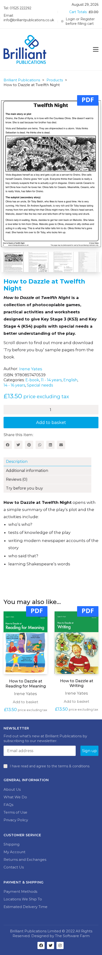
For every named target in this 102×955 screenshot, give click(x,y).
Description (17, 461)
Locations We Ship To (23, 899)
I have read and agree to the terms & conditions (49, 766)
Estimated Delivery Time (25, 906)
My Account (14, 852)
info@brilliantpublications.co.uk (29, 20)
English (70, 380)
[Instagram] (60, 945)
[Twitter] (18, 445)
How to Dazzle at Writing (76, 683)
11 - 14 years (51, 380)
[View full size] (81, 107)
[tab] (51, 461)
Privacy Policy (16, 820)
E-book (32, 380)
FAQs (8, 804)
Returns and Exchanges (25, 859)
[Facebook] (8, 445)
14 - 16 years (14, 385)
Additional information (27, 470)
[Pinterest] (29, 445)
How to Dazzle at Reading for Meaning (25, 683)
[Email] (61, 445)
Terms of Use (15, 812)
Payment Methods (20, 891)
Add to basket (51, 422)
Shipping (11, 844)
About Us (12, 789)
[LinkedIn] (50, 445)
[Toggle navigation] (95, 49)
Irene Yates (30, 369)
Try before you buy (24, 488)
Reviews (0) (17, 479)
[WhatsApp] (40, 445)
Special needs (40, 385)
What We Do (15, 797)
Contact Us (14, 867)
